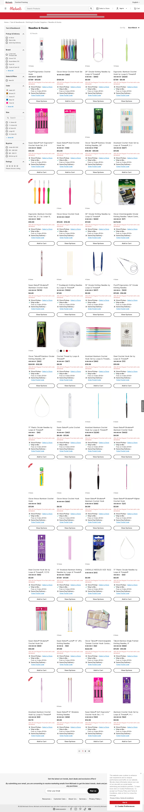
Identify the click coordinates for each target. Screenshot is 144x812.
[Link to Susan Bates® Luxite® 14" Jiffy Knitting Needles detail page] (70, 620)
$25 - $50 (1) (12, 153)
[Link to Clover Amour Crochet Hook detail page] (70, 193)
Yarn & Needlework (17, 22)
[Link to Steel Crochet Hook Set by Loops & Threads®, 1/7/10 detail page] (41, 549)
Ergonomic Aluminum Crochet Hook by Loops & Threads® (125, 73)
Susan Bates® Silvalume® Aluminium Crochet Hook (38, 286)
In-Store (11, 37)
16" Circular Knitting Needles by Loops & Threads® (97, 286)
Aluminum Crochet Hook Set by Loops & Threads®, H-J (126, 713)
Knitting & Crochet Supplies (36, 22)
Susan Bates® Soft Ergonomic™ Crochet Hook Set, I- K (97, 713)
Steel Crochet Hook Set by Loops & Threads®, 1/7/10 (39, 571)
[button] (125, 806)
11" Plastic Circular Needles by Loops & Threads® (40, 428)
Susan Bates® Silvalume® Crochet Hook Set (38, 642)
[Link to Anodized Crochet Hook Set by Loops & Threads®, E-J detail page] (127, 122)
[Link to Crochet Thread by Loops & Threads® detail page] (70, 335)
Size (7, 112)
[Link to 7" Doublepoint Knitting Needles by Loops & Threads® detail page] (70, 264)
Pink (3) (11, 103)
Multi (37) (12, 90)
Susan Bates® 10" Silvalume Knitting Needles (68, 713)
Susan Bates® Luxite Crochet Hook (68, 428)
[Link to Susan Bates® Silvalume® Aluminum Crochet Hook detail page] (127, 406)
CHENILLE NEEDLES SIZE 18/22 (98, 570)
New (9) (11, 80)
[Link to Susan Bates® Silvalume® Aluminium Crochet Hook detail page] (41, 264)
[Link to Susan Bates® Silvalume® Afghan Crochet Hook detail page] (127, 478)
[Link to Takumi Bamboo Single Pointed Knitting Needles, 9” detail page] (127, 620)
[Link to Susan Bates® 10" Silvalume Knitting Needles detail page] (70, 691)
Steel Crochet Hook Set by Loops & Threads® (124, 357)
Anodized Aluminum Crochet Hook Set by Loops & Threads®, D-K (98, 357)
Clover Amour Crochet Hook (68, 214)
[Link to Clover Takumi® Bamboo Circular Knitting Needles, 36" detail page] (41, 335)
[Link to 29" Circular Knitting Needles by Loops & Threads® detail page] (98, 51)
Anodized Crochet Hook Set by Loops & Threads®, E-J (126, 144)
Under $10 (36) (13, 147)
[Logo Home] (15, 8)
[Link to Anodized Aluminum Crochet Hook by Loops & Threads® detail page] (98, 406)
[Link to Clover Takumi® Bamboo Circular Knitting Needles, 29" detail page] (98, 122)
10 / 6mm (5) (12, 134)
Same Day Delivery (15, 43)
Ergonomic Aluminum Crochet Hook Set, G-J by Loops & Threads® (39, 215)
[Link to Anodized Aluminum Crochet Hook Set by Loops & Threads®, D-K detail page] (98, 335)
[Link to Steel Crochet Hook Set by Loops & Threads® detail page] (127, 335)
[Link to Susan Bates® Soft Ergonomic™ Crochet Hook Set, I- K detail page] (98, 691)
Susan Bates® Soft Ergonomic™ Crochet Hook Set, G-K (40, 144)
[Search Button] (91, 8)
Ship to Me (12, 40)
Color (8, 86)
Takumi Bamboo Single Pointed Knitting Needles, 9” (126, 642)
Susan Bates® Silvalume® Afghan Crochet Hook (127, 499)
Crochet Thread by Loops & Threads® (68, 357)
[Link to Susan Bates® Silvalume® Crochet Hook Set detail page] (41, 620)
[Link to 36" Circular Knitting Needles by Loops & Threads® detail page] (98, 193)
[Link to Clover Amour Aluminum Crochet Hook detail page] (41, 478)
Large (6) (12, 131)
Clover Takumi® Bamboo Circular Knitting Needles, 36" (41, 357)
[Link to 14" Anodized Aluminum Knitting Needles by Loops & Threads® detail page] (70, 549)
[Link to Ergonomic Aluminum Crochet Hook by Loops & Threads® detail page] (127, 51)
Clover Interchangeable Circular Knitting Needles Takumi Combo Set (126, 215)
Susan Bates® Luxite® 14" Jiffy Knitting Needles (69, 642)
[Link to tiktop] (85, 809)
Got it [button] (124, 802)
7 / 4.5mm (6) (13, 125)
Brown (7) (12, 93)
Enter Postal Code (37, 95)
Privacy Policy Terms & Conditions (122, 798)
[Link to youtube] (89, 809)
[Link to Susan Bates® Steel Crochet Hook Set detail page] (70, 122)
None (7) (12, 96)
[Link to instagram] (75, 809)
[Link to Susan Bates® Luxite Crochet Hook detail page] (70, 406)
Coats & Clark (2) (14, 67)
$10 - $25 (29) (13, 150)
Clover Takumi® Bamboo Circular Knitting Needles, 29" (98, 144)
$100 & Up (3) (13, 156)
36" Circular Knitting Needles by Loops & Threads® (97, 215)
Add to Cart (70, 101)
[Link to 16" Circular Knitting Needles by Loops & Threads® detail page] (98, 264)
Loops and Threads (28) (13, 54)
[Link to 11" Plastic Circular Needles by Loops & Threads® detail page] (41, 406)
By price (9, 143)
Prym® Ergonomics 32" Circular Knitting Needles (126, 286)
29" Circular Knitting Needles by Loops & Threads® (97, 73)
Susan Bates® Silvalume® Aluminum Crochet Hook (124, 428)
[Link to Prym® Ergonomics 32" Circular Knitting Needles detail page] (127, 264)
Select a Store (47, 87)
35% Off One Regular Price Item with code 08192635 (41, 83)
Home (6, 22)
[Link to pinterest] (80, 809)
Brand (8, 50)
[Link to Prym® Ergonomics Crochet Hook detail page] (41, 51)
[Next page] (89, 751)
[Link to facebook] (71, 809)
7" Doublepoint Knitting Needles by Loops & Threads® (69, 286)
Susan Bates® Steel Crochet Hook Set (68, 144)
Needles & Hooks (54, 22)
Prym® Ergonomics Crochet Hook (39, 73)
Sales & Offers (11, 76)
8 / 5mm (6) (12, 128)
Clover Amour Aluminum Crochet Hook (41, 499)
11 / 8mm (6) (12, 122)
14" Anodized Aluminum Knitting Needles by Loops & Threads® (69, 571)
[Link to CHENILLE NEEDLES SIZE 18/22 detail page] (98, 549)
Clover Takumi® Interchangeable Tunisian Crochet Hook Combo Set (98, 642)
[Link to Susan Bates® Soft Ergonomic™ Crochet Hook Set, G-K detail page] (41, 122)
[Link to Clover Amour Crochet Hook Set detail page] (70, 51)
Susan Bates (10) (14, 61)
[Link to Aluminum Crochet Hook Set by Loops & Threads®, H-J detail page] (127, 691)
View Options (41, 101)
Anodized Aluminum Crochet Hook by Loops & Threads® (96, 428)
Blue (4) (11, 100)
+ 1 (69, 351)
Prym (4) (11, 64)
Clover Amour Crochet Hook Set (69, 72)
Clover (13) (12, 58)
